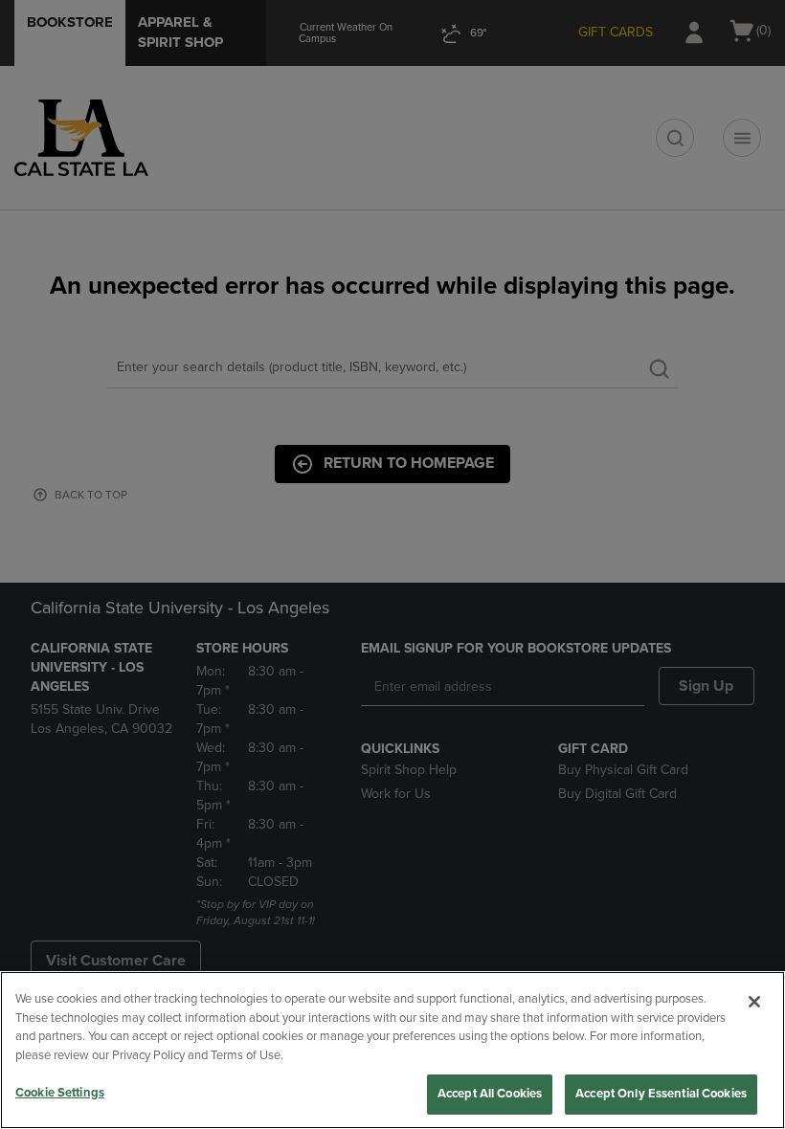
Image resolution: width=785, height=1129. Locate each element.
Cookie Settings (59, 1092)
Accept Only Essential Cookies (661, 1093)
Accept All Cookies (489, 1093)
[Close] (754, 1002)
